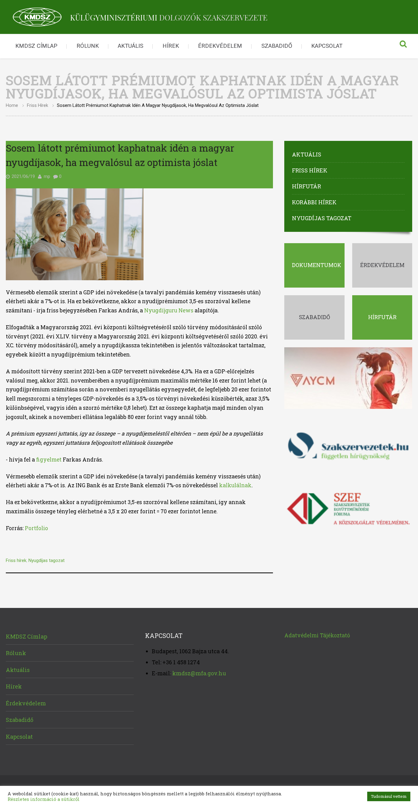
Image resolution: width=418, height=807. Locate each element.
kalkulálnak (235, 485)
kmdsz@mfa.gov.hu (199, 673)
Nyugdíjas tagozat (46, 560)
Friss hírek (37, 105)
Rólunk (88, 46)
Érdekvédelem (220, 46)
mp (47, 176)
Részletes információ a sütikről (44, 799)
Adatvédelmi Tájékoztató (317, 635)
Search (403, 46)
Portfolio (36, 528)
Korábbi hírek (314, 202)
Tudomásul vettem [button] (389, 796)
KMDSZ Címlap (36, 46)
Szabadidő (276, 46)
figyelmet (49, 459)
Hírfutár (306, 186)
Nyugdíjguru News (168, 310)
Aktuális (130, 46)
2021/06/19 (23, 176)
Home (12, 105)
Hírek (170, 46)
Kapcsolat (326, 46)
